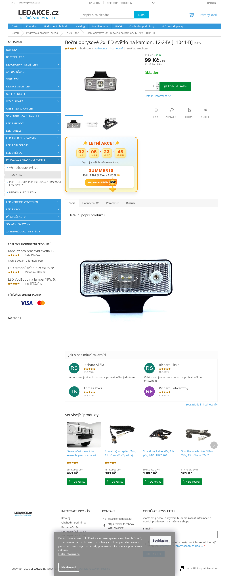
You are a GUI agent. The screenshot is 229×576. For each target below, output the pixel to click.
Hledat (141, 14)
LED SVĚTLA (14, 152)
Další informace (69, 554)
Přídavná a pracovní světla (26, 160)
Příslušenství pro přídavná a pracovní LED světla (35, 183)
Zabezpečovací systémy (23, 231)
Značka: (137, 48)
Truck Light (17, 174)
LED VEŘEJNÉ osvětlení (22, 202)
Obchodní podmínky (119, 3)
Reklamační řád (70, 527)
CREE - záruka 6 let (20, 108)
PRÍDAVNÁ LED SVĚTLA (22, 192)
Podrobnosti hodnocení (108, 48)
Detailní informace (156, 96)
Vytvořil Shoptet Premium (202, 568)
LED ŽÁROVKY (15, 123)
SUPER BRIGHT (15, 94)
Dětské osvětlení (18, 86)
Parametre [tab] (112, 203)
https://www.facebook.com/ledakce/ (121, 525)
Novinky (12, 49)
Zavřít (164, 106)
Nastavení (68, 567)
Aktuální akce (16, 71)
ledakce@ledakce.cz (120, 518)
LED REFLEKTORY (17, 145)
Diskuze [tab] (131, 203)
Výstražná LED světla (23, 167)
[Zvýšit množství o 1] (157, 84)
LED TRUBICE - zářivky (21, 138)
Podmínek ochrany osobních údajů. (181, 546)
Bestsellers (15, 57)
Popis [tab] (72, 203)
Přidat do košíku (178, 86)
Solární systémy (18, 224)
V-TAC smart (14, 101)
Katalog (94, 3)
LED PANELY (14, 130)
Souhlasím (160, 541)
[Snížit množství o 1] (157, 88)
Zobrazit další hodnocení (201, 404)
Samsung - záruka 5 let (22, 116)
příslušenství (16, 216)
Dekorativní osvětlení (22, 64)
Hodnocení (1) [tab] (90, 203)
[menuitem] (15, 26)
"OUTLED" (12, 79)
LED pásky (13, 209)
